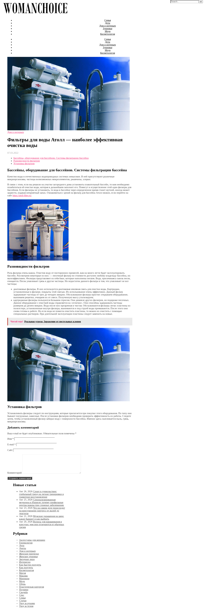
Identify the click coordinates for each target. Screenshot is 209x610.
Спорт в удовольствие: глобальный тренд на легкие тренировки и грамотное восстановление (41, 494)
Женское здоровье (28, 556)
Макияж (23, 576)
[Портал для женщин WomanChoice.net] (35, 15)
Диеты (22, 548)
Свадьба (23, 592)
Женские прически (29, 554)
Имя (10, 439)
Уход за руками (27, 603)
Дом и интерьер (107, 25)
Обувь (22, 584)
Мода (107, 31)
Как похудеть (26, 567)
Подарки (23, 589)
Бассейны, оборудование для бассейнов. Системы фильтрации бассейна (51, 158)
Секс (21, 595)
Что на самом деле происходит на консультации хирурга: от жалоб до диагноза (42, 511)
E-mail (11, 444)
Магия (22, 573)
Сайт (10, 450)
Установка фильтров (24, 163)
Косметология (107, 34)
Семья (107, 20)
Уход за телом (26, 606)
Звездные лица (27, 559)
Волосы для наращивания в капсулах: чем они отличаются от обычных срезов (41, 524)
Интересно (24, 562)
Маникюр (24, 578)
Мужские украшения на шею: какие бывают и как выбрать (41, 517)
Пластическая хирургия (31, 587)
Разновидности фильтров (26, 160)
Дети (107, 23)
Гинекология (25, 542)
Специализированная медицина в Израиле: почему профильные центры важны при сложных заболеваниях (41, 502)
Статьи (22, 600)
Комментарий (14, 472)
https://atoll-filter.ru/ (22, 195)
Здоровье (107, 28)
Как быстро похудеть (30, 565)
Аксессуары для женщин (32, 540)
